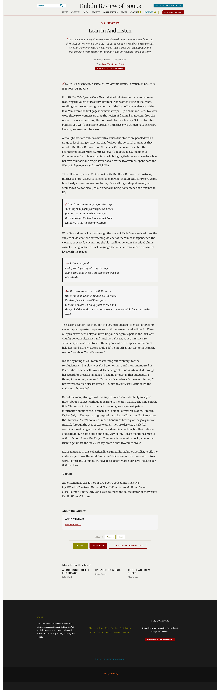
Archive (96, 12)
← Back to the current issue (128, 546)
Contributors (110, 12)
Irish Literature (110, 23)
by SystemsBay (111, 674)
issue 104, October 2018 (113, 64)
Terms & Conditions (121, 632)
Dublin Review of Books (110, 5)
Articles (75, 12)
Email (121, 537)
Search (100, 632)
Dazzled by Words (108, 570)
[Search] (61, 5)
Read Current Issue (173, 12)
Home (65, 12)
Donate (149, 12)
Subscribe (98, 546)
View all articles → (73, 524)
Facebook (110, 537)
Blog (86, 12)
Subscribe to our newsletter (168, 5)
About (124, 12)
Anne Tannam (103, 59)
